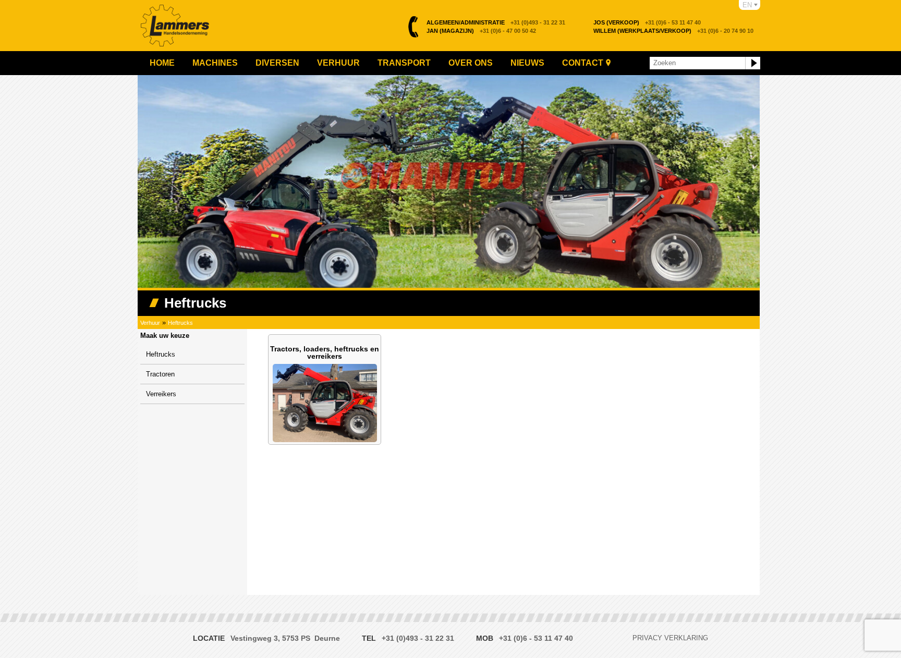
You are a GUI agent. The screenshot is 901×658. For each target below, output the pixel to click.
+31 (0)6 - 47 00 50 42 (481, 31)
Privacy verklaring (670, 638)
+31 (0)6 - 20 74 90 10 (673, 31)
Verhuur (338, 62)
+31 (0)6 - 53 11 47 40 (647, 22)
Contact (582, 62)
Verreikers (161, 394)
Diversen (277, 62)
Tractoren (160, 374)
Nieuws (527, 62)
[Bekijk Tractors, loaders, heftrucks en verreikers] (325, 440)
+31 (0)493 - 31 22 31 (496, 22)
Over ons (470, 62)
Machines (215, 62)
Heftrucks (180, 323)
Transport (404, 62)
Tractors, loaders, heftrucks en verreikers (324, 352)
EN (747, 5)
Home (162, 62)
